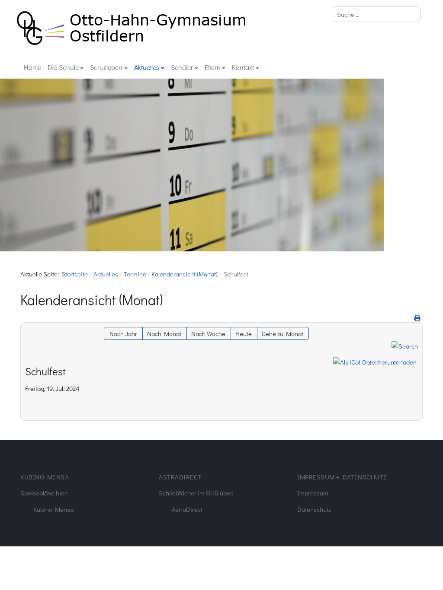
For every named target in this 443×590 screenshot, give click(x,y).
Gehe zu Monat (282, 333)
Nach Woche (208, 333)
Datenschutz (314, 509)
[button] (65, 67)
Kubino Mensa (53, 509)
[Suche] (405, 344)
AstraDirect (187, 509)
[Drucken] (417, 318)
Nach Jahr (123, 333)
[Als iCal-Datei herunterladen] (375, 362)
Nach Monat (164, 333)
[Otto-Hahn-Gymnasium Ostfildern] (131, 26)
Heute (243, 333)
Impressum (312, 492)
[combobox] (376, 14)
